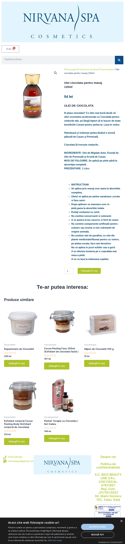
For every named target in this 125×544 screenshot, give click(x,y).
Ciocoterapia (106, 69)
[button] (55, 73)
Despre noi (108, 457)
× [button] (121, 521)
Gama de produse (89, 69)
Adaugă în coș (89, 270)
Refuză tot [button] (97, 534)
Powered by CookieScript (110, 542)
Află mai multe (55, 540)
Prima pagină (71, 69)
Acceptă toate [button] (97, 526)
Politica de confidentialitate (108, 465)
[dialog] (62, 531)
